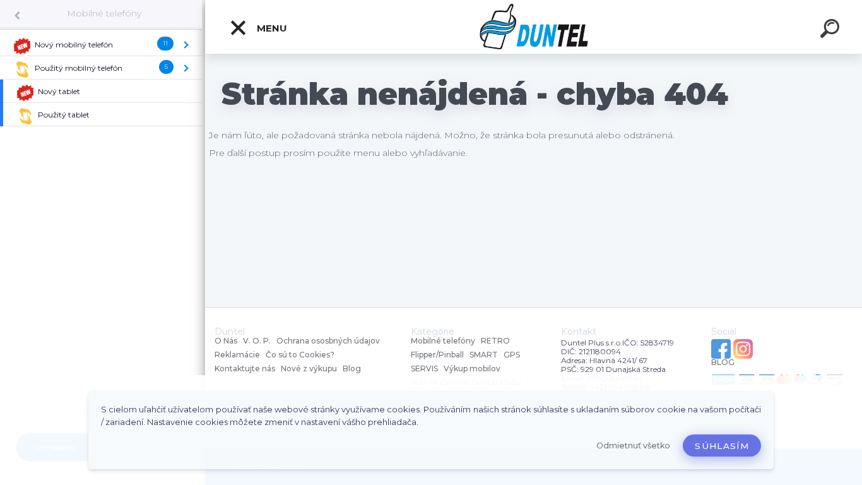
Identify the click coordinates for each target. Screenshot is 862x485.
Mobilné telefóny (104, 13)
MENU (270, 28)
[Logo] (533, 27)
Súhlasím (722, 446)
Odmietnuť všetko (633, 445)
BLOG (723, 362)
